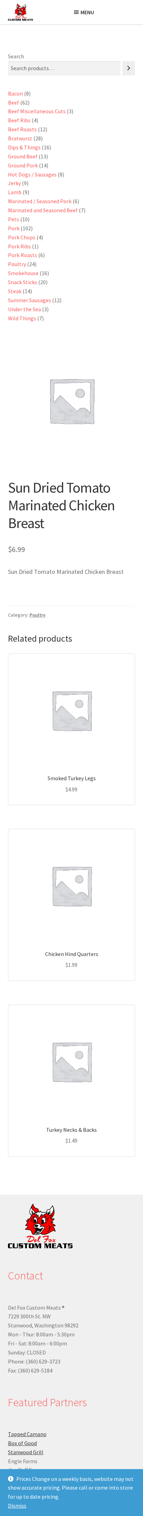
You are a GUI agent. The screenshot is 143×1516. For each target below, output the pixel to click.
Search (16, 56)
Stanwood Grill (25, 1452)
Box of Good (22, 1443)
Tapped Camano (27, 1434)
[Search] (129, 68)
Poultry (37, 615)
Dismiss (17, 1505)
